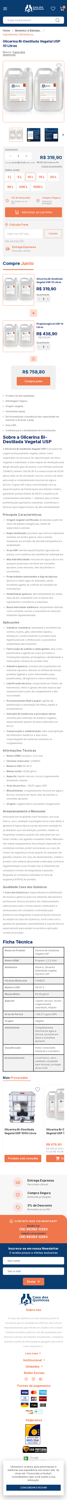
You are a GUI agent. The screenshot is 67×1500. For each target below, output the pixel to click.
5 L (19, 177)
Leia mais (31, 1353)
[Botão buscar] (58, 20)
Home (6, 30)
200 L (23, 187)
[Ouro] (32, 1434)
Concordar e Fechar (33, 1487)
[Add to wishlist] (59, 66)
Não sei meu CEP (14, 241)
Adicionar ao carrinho (37, 212)
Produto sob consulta (23, 1158)
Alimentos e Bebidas (27, 30)
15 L (41, 177)
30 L (10, 187)
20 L (53, 177)
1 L (9, 177)
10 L (30, 177)
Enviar (31, 1281)
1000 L (38, 187)
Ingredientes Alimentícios (18, 34)
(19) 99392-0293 (33, 1229)
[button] (63, 135)
